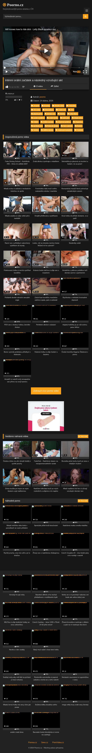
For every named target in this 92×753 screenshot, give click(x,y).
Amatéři (36, 106)
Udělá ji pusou (48, 130)
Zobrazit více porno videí (46, 391)
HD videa (37, 110)
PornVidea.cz (58, 742)
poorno (43, 97)
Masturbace (49, 110)
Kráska (62, 114)
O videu (39, 86)
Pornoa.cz (32, 742)
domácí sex (51, 114)
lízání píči (65, 118)
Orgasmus (78, 122)
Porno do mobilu (52, 126)
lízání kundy (53, 118)
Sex (72, 110)
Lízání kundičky (38, 118)
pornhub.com (37, 126)
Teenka (35, 130)
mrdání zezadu (48, 122)
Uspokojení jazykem (65, 130)
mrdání (35, 122)
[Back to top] (84, 746)
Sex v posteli (67, 126)
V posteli (80, 130)
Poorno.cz (14, 5)
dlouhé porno (37, 114)
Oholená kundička (64, 122)
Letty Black (74, 114)
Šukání (79, 126)
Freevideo (72, 106)
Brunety (47, 106)
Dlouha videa (59, 106)
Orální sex (62, 110)
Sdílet (56, 86)
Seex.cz (44, 742)
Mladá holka (78, 118)
